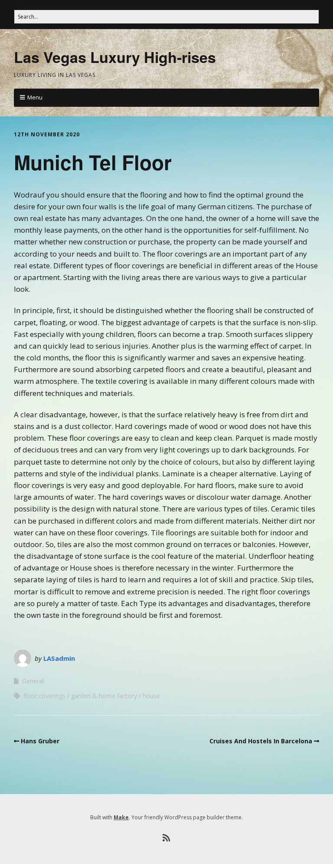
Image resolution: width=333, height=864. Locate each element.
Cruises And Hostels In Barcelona (260, 741)
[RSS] (166, 838)
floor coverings (44, 696)
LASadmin (59, 658)
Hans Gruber (40, 741)
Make (121, 817)
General (33, 681)
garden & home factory (104, 696)
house (151, 696)
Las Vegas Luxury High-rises (115, 56)
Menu (34, 97)
